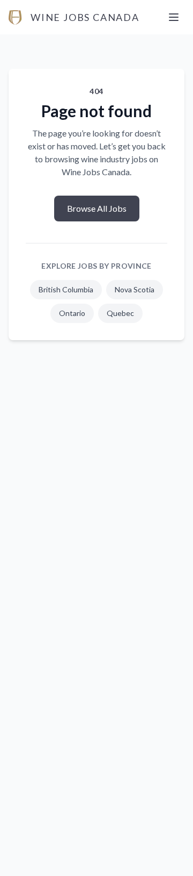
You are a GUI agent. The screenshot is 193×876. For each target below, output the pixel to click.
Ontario (72, 313)
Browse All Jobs (97, 208)
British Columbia (66, 289)
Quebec (120, 313)
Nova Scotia (134, 289)
